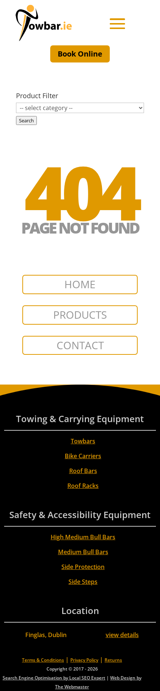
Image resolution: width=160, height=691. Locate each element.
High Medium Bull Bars (83, 537)
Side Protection (83, 567)
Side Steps (82, 582)
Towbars (83, 441)
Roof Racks (83, 486)
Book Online (80, 54)
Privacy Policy (84, 660)
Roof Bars (83, 471)
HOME (80, 284)
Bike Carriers (83, 456)
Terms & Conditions (43, 660)
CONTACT (80, 345)
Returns (113, 660)
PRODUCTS (80, 315)
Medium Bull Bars (83, 552)
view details (122, 635)
